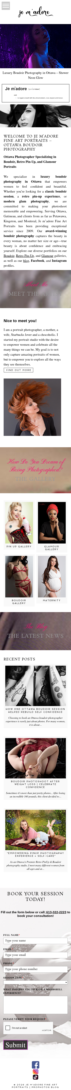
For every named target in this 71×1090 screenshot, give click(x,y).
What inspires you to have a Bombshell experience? (32, 991)
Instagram (59, 260)
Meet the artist (35, 294)
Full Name (11, 935)
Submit (15, 1044)
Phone (8, 963)
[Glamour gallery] (52, 523)
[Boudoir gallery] (19, 576)
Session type (13, 977)
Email (8, 949)
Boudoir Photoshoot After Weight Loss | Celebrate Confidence (35, 784)
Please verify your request (25, 1019)
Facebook (37, 260)
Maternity (52, 600)
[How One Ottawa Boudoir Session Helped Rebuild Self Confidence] (35, 686)
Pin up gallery (19, 546)
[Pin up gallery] (19, 523)
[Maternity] (52, 576)
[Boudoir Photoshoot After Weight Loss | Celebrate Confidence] (35, 758)
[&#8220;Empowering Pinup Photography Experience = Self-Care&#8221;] (35, 830)
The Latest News (35, 636)
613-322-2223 (55, 912)
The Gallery (35, 479)
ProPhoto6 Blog (45, 1087)
